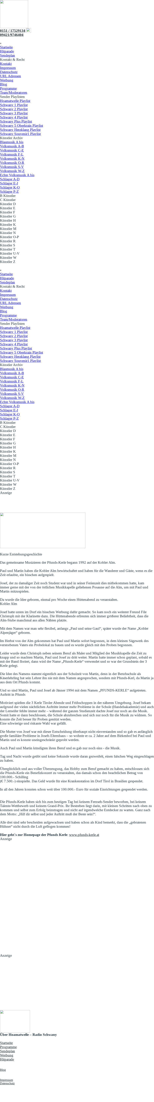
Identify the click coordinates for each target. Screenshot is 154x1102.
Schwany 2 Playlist (14, 109)
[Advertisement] (77, 503)
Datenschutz (8, 72)
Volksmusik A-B (12, 146)
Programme (8, 88)
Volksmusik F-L (11, 154)
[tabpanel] (77, 32)
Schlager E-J (9, 183)
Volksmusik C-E (12, 150)
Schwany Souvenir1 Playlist (20, 134)
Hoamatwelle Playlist (15, 101)
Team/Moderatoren (13, 93)
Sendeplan (7, 55)
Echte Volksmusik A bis (17, 175)
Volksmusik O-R (12, 163)
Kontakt (6, 64)
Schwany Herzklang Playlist (20, 130)
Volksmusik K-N (12, 159)
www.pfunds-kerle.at (84, 835)
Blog (3, 84)
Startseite (6, 47)
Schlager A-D (10, 179)
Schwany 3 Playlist (14, 113)
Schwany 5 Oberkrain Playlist (21, 126)
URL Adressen (10, 76)
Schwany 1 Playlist (14, 105)
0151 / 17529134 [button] (12, 31)
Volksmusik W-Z (12, 171)
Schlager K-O (10, 187)
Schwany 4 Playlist (14, 117)
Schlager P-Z (9, 192)
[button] (11, 35)
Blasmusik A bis (11, 142)
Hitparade (7, 51)
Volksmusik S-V (12, 167)
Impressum (8, 68)
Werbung (6, 80)
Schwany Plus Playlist (16, 121)
